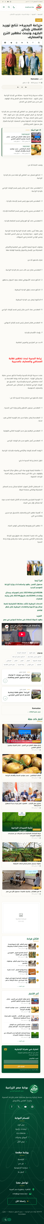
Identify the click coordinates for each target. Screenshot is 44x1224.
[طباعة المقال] (5, 42)
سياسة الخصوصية (21, 1167)
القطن (28, 661)
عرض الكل (21, 1141)
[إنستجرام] (10, 2)
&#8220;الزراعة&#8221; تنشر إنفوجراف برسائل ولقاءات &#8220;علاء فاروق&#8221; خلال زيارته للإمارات (23, 595)
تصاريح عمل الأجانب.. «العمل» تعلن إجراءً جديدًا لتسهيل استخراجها (23, 804)
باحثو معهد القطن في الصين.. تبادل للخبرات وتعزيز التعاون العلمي (24, 746)
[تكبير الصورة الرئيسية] (22, 60)
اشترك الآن (20, 1066)
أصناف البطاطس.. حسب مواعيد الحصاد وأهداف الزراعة (23, 775)
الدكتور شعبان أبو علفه (18, 657)
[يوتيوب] (8, 2)
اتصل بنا (21, 1172)
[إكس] (5, 2)
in (22, 42)
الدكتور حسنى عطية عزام (34, 657)
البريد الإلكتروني (33, 1058)
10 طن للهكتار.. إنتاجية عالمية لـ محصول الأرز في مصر (23, 891)
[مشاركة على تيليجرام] (11, 42)
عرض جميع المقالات (34, 712)
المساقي (8, 661)
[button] (5, 1219)
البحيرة (34, 14)
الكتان (15, 661)
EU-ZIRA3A (20, 1133)
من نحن (21, 1163)
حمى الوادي (30, 664)
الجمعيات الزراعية (21, 653)
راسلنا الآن (22, 1201)
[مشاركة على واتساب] (16, 42)
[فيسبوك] (3, 2)
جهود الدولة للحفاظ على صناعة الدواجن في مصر (22, 619)
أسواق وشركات (21, 1137)
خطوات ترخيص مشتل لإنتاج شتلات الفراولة (27, 863)
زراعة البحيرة (21, 664)
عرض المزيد (21, 986)
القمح (21, 661)
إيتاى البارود (32, 653)
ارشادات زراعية (21, 1129)
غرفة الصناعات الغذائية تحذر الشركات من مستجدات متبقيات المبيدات (24, 834)
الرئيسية (40, 14)
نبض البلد (20, 1124)
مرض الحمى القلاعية (9, 664)
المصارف (39, 664)
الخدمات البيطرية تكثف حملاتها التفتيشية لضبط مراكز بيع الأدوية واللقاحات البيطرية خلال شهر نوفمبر (23, 606)
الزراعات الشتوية (37, 661)
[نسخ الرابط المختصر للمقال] (39, 42)
